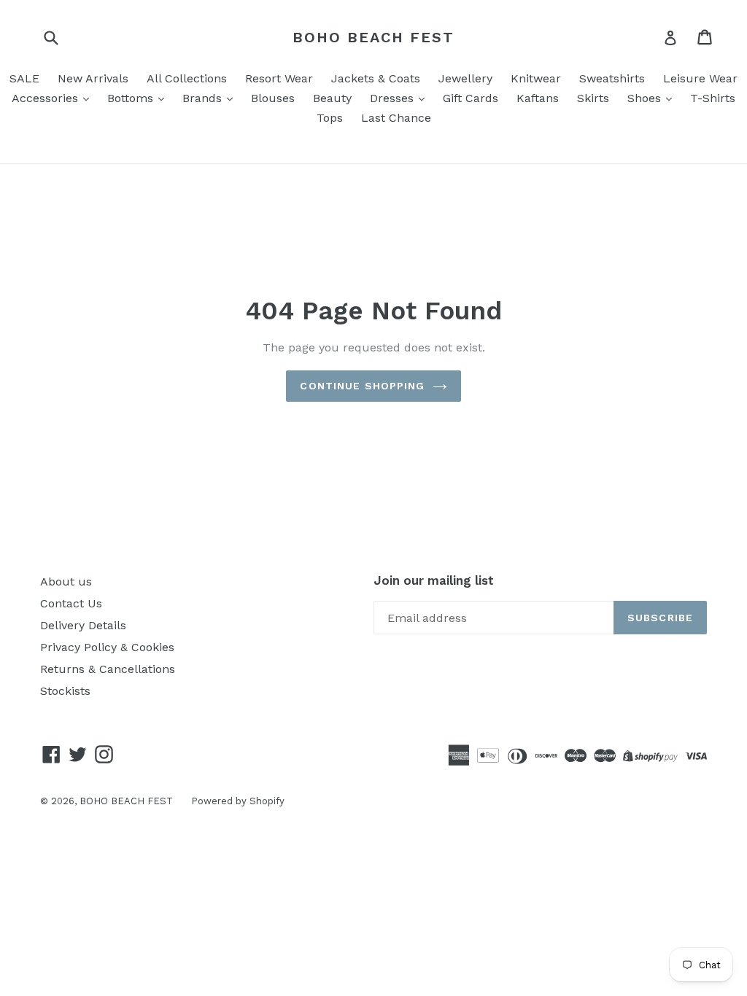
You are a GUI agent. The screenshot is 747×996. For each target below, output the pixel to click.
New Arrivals (93, 78)
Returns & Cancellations (107, 669)
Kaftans (537, 98)
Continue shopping (362, 386)
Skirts (593, 98)
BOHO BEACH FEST (373, 37)
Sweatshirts (612, 78)
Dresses (393, 98)
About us (66, 581)
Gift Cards (470, 98)
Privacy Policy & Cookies (107, 647)
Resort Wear (279, 78)
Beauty (332, 98)
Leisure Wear (700, 78)
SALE (24, 78)
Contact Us (71, 603)
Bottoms (132, 98)
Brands (203, 98)
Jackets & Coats (375, 78)
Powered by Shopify (238, 800)
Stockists (65, 691)
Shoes (646, 98)
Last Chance (396, 118)
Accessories (47, 98)
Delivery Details (83, 625)
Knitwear (536, 78)
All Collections (187, 78)
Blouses (273, 98)
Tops (330, 118)
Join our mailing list (434, 580)
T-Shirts (712, 98)
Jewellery (465, 78)
